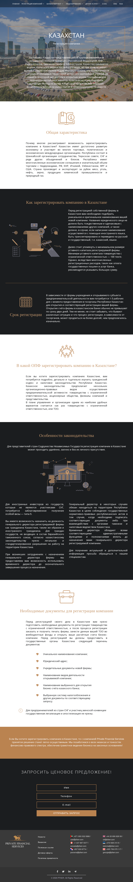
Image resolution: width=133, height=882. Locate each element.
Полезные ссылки (46, 847)
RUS (120, 4)
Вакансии (42, 842)
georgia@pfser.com (111, 852)
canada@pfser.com (78, 846)
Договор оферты (45, 853)
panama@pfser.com (78, 852)
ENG (114, 4)
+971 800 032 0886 (82, 836)
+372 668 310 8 (112, 843)
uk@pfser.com (109, 839)
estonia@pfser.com (111, 846)
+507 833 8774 (80, 849)
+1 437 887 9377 (81, 843)
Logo (17, 845)
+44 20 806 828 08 (114, 836)
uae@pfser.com (76, 839)
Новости (41, 837)
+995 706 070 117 (113, 849)
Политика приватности (48, 858)
